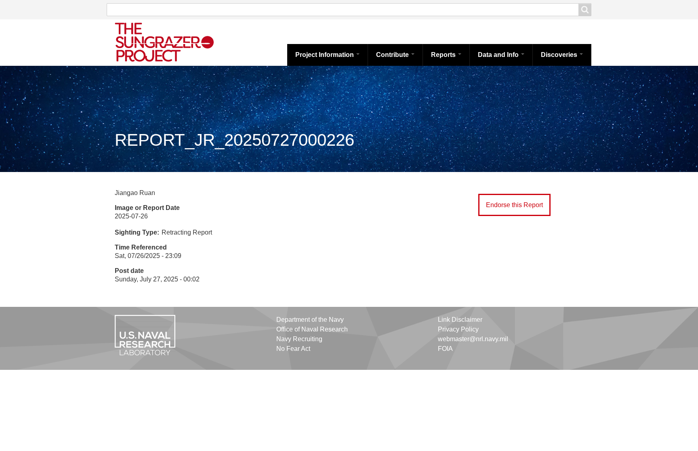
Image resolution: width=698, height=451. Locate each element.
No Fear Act (293, 348)
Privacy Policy (458, 329)
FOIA (445, 348)
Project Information (325, 54)
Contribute (393, 54)
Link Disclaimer (460, 319)
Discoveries (560, 54)
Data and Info (499, 54)
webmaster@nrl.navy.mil (473, 339)
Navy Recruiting (299, 339)
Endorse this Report (514, 204)
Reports (444, 54)
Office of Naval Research (312, 329)
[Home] (173, 41)
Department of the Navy (310, 319)
